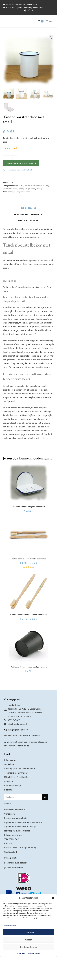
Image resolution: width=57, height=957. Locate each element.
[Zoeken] (45, 797)
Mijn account (10, 760)
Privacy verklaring (33, 953)
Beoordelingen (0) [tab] (29, 220)
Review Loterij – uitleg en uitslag (20, 847)
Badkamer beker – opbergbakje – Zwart (28, 666)
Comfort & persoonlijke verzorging (37, 185)
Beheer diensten (10, 925)
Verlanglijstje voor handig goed (19, 768)
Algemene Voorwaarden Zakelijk (20, 826)
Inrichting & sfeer (10, 188)
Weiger (28, 939)
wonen (27, 191)
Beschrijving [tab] (29, 207)
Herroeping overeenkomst (17, 830)
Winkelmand (10, 764)
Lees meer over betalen (15, 862)
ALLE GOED (18, 185)
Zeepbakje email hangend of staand (28, 506)
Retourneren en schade (15, 818)
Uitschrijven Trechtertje (16, 777)
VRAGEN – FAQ (11, 839)
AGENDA (8, 781)
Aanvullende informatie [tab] (28, 214)
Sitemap (8, 789)
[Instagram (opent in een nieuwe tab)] (32, 10)
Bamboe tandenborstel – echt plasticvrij (28, 614)
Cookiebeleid (20, 953)
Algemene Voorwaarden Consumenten (23, 822)
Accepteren (28, 932)
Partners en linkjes (13, 785)
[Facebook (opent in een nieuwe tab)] (25, 10)
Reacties (8, 843)
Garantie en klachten (14, 809)
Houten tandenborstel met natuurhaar (28, 558)
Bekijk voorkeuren (28, 947)
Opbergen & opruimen (26, 188)
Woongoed (40, 188)
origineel (20, 191)
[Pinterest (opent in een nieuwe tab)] (29, 10)
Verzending (9, 813)
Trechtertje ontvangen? (16, 772)
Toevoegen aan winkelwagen (21, 163)
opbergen (12, 191)
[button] (53, 898)
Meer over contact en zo (16, 745)
